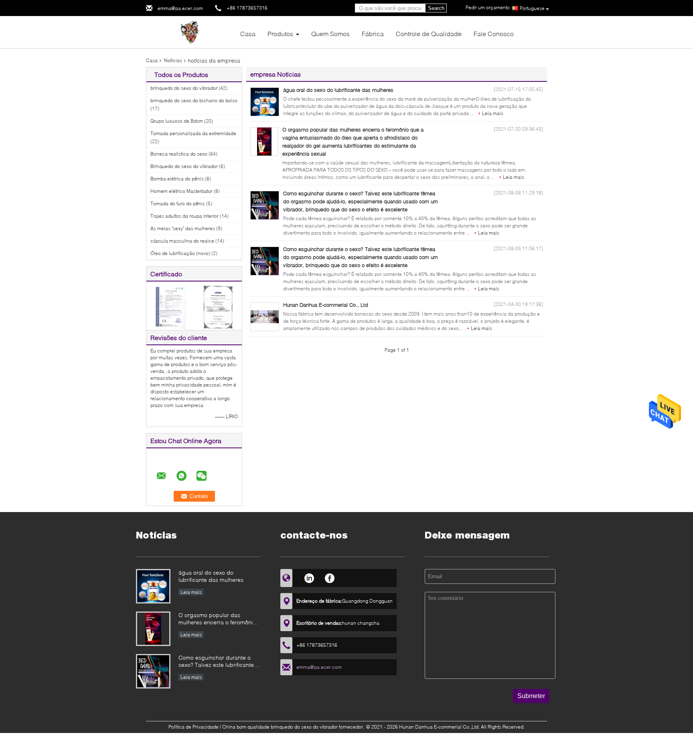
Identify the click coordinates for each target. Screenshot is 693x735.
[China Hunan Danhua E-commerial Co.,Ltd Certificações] (170, 307)
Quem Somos (330, 33)
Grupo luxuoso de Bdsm (176, 121)
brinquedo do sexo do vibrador (183, 88)
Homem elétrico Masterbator (181, 191)
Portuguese (532, 8)
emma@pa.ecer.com (180, 8)
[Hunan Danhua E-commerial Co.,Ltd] (190, 31)
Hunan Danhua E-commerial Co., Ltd (325, 305)
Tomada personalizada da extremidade (193, 133)
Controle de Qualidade (429, 33)
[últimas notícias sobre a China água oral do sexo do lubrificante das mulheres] (264, 101)
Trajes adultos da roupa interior (184, 216)
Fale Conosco (494, 33)
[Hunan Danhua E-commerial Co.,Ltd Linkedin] (309, 577)
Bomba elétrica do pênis (177, 179)
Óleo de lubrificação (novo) (180, 253)
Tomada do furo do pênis (177, 203)
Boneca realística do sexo (178, 154)
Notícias (173, 60)
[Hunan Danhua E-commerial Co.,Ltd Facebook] (330, 577)
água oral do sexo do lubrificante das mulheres (338, 90)
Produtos (280, 33)
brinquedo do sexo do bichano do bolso (193, 100)
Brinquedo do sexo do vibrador (184, 166)
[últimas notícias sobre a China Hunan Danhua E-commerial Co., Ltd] (264, 316)
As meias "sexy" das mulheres (182, 228)
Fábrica (373, 33)
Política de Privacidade (193, 727)
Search (436, 8)
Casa (247, 33)
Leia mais (492, 113)
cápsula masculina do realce (182, 241)
